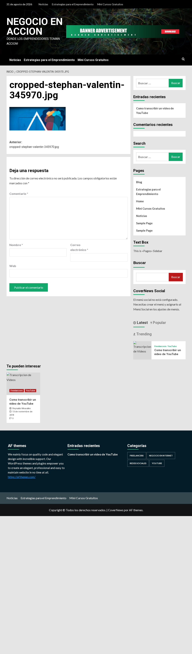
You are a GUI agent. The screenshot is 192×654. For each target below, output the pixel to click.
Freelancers (160, 346)
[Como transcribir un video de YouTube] (142, 347)
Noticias (43, 4)
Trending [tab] (143, 334)
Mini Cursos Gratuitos (110, 4)
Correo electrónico (79, 247)
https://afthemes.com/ (21, 477)
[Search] (183, 59)
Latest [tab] (142, 322)
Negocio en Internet (161, 455)
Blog (139, 182)
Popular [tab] (159, 322)
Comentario (18, 193)
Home (140, 201)
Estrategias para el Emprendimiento (73, 4)
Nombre (16, 245)
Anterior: (34, 144)
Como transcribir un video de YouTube (155, 110)
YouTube (172, 346)
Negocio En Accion (35, 26)
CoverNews (115, 510)
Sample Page (144, 223)
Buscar (139, 263)
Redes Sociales (138, 463)
